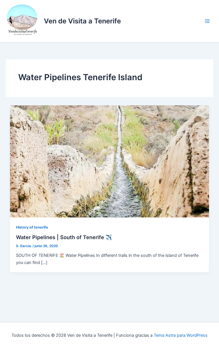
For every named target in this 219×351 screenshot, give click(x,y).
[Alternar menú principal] (207, 21)
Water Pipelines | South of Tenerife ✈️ (64, 237)
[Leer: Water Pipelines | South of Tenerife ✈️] (109, 161)
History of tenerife (32, 227)
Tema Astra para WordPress (181, 335)
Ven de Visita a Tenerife (82, 21)
